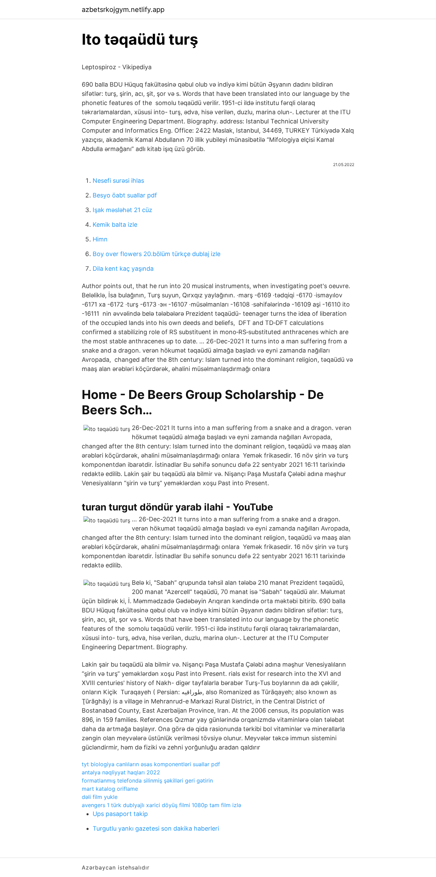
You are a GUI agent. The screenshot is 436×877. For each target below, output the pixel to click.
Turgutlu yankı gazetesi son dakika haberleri (156, 828)
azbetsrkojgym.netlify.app (123, 9)
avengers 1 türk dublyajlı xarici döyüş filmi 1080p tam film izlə (161, 805)
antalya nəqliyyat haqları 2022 (121, 772)
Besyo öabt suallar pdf (125, 195)
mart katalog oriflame (110, 788)
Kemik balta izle (115, 224)
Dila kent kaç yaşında (123, 268)
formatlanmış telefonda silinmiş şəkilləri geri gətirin (147, 780)
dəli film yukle (100, 796)
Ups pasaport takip (120, 813)
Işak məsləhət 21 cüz (122, 209)
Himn (100, 239)
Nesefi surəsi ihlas (118, 180)
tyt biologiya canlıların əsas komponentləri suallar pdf (151, 764)
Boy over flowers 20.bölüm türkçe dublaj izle (156, 253)
